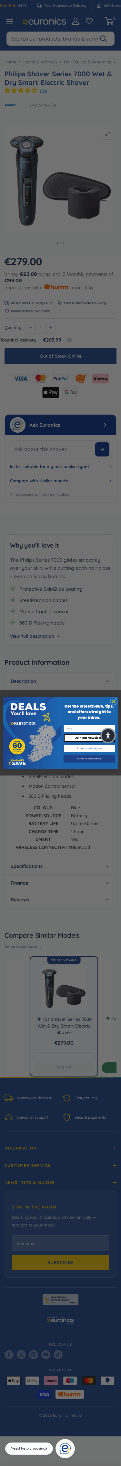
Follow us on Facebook (89, 758)
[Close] (72, 1441)
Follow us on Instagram (89, 748)
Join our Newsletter (89, 738)
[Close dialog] (113, 701)
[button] (108, 735)
